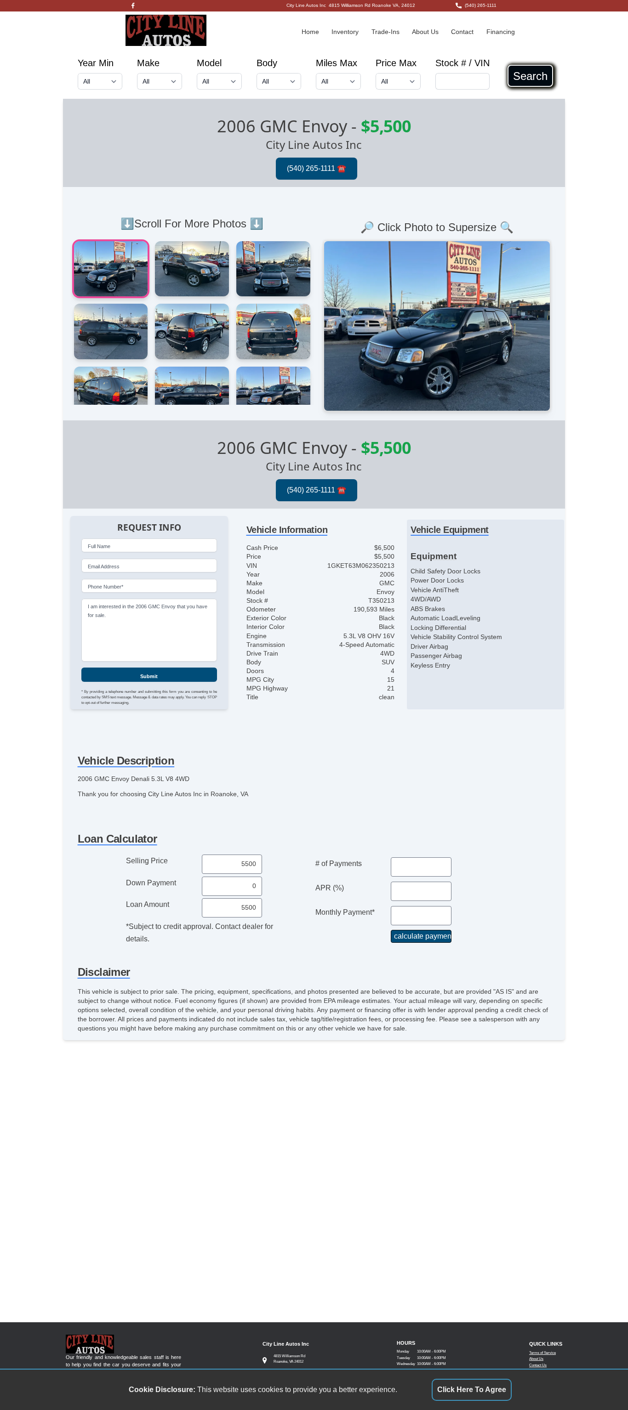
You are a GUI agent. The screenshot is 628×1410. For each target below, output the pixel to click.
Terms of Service (542, 1353)
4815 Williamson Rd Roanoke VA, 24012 (372, 5)
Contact (462, 31)
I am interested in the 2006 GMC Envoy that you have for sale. (147, 611)
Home (310, 31)
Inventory (345, 31)
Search (530, 75)
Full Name (99, 546)
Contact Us (538, 1365)
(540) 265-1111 (481, 5)
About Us (425, 31)
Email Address (104, 566)
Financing (500, 31)
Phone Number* (105, 586)
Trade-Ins (385, 31)
